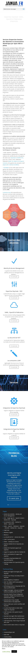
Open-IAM (6, 634)
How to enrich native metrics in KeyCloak (14, 624)
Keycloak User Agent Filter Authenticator (14, 616)
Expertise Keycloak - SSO (14, 291)
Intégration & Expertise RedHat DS (14, 430)
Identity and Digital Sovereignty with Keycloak (14, 475)
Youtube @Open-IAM (9, 632)
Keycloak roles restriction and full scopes (14, 618)
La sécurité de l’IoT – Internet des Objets (14, 537)
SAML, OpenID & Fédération (14, 312)
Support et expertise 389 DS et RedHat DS (14, 552)
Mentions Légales (8, 532)
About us (6, 535)
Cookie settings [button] (6, 651)
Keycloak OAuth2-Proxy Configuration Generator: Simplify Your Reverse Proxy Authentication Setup (14, 595)
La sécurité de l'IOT (14, 338)
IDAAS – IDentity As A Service (11, 541)
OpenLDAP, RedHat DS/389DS (11, 164)
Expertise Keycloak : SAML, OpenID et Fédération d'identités (14, 19)
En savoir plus (14, 26)
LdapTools (6, 530)
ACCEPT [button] (14, 651)
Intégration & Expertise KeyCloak (14, 408)
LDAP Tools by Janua (9, 539)
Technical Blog (7, 637)
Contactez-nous (7, 192)
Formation (6, 167)
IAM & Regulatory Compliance (11, 580)
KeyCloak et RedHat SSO (17, 157)
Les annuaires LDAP (14, 360)
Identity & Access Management (14, 268)
